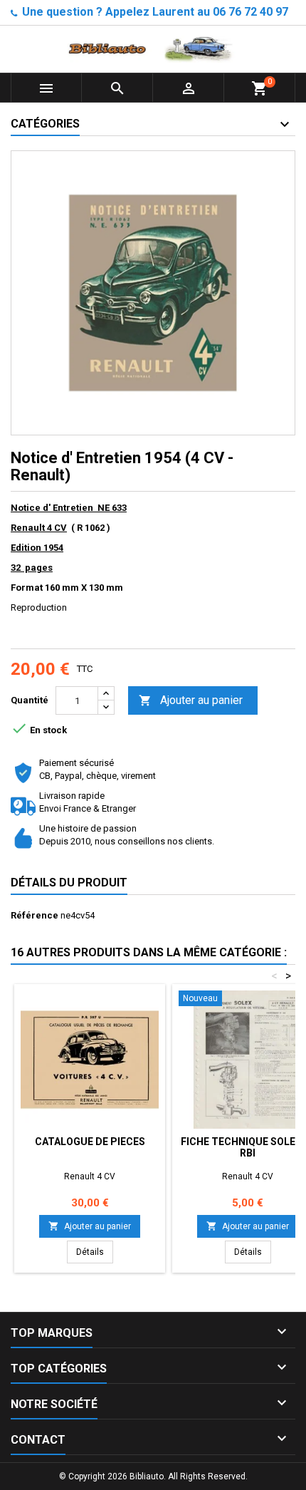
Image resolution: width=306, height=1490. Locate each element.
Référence (34, 915)
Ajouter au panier (191, 700)
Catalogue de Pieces (90, 1141)
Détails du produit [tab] (69, 882)
